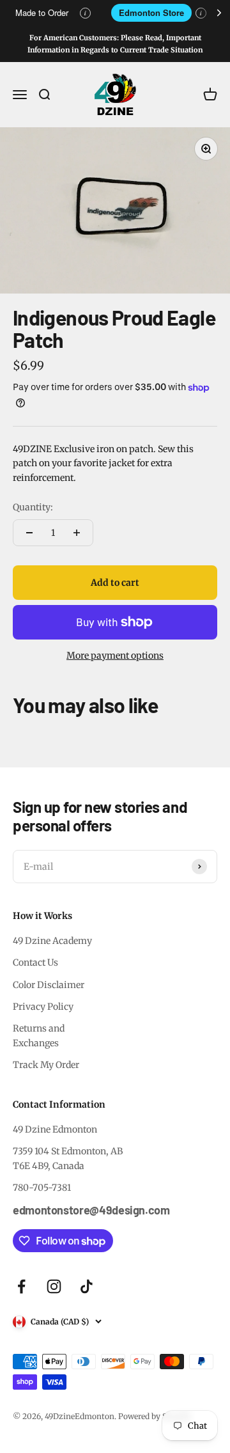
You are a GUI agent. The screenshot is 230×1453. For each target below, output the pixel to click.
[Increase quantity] (77, 533)
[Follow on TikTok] (86, 1286)
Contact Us (35, 962)
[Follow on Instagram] (54, 1286)
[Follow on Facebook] (21, 1286)
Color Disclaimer (48, 985)
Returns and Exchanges (39, 1035)
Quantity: (33, 507)
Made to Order (41, 12)
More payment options (115, 655)
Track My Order (46, 1065)
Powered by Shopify (154, 1416)
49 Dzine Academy (52, 940)
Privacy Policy (43, 1006)
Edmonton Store (151, 12)
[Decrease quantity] (29, 533)
